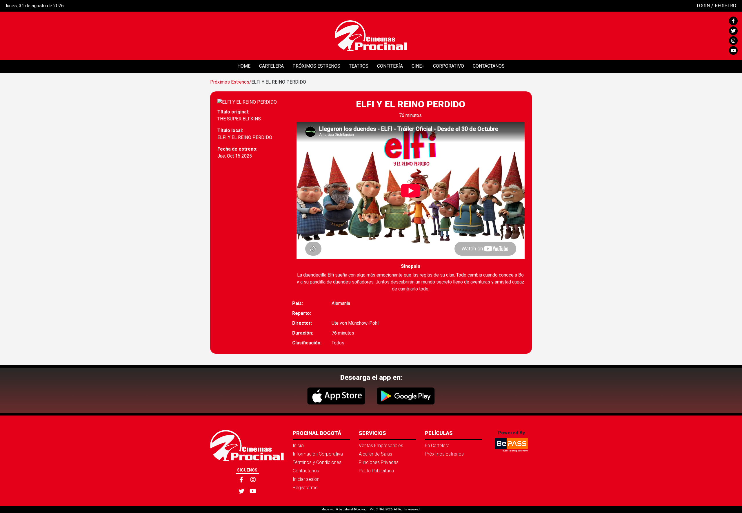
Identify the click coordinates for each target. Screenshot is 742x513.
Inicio (298, 445)
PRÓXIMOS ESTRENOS (316, 66)
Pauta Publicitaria (376, 471)
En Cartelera (437, 445)
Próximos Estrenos (444, 454)
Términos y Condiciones (317, 462)
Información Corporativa (318, 454)
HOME (243, 66)
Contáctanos (306, 471)
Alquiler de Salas (375, 454)
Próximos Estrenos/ (230, 82)
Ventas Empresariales (381, 445)
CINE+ (418, 66)
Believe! (348, 509)
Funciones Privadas (379, 462)
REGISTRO (725, 5)
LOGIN (703, 5)
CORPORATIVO (448, 66)
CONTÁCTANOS (489, 66)
